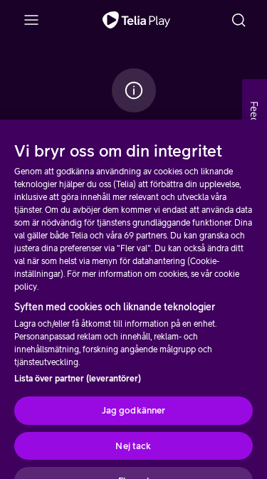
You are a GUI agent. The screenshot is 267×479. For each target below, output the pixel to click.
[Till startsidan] (136, 19)
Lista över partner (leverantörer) (77, 379)
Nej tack (133, 446)
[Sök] (238, 20)
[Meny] (31, 19)
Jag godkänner (134, 410)
